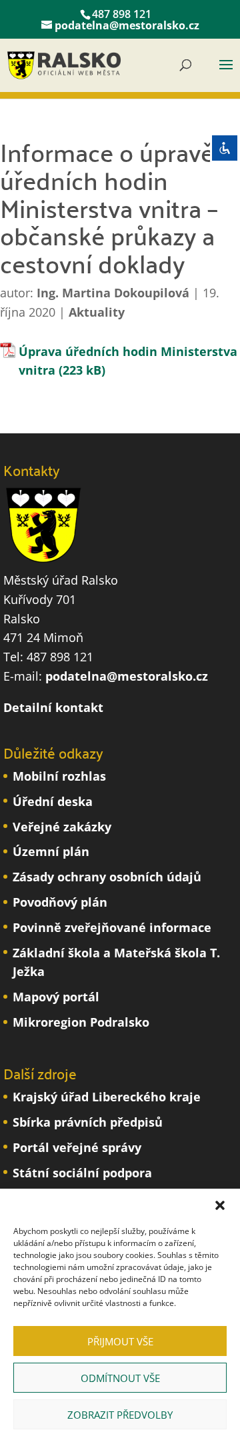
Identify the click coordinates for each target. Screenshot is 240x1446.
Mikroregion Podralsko (81, 1022)
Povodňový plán (60, 902)
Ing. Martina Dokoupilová (113, 293)
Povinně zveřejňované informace (112, 927)
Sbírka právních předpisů (88, 1122)
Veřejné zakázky (62, 827)
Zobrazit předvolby (120, 1414)
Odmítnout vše (120, 1378)
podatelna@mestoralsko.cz (126, 676)
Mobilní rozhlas (59, 776)
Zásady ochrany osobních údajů (107, 877)
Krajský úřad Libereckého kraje (107, 1097)
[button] (220, 1205)
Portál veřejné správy (77, 1147)
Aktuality (97, 312)
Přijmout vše (120, 1341)
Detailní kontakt (53, 707)
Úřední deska (53, 801)
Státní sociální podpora (82, 1173)
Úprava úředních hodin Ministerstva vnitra (128, 361)
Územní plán (51, 851)
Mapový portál (56, 997)
